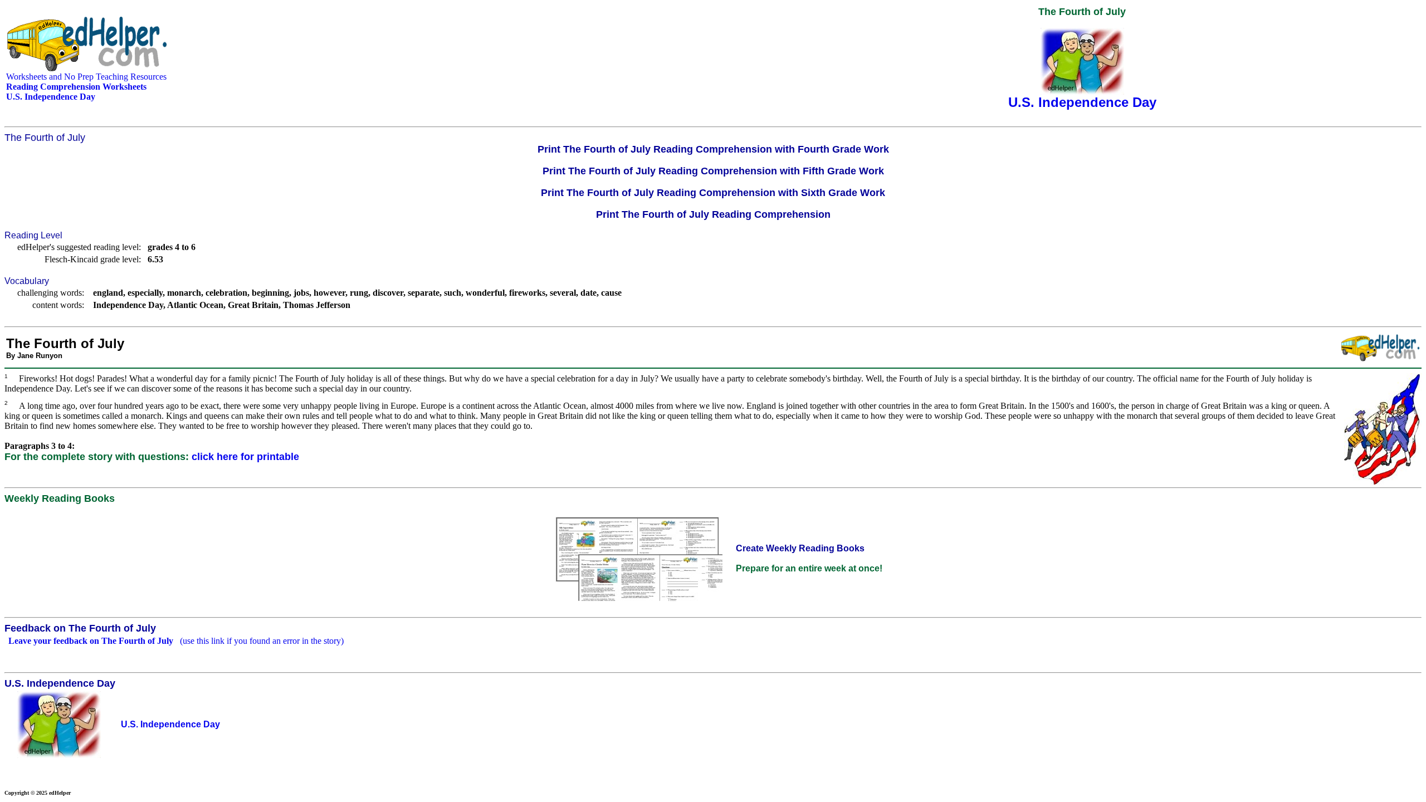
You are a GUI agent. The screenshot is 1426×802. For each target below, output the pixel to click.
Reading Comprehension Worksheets (76, 86)
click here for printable (245, 456)
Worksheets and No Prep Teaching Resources (86, 76)
